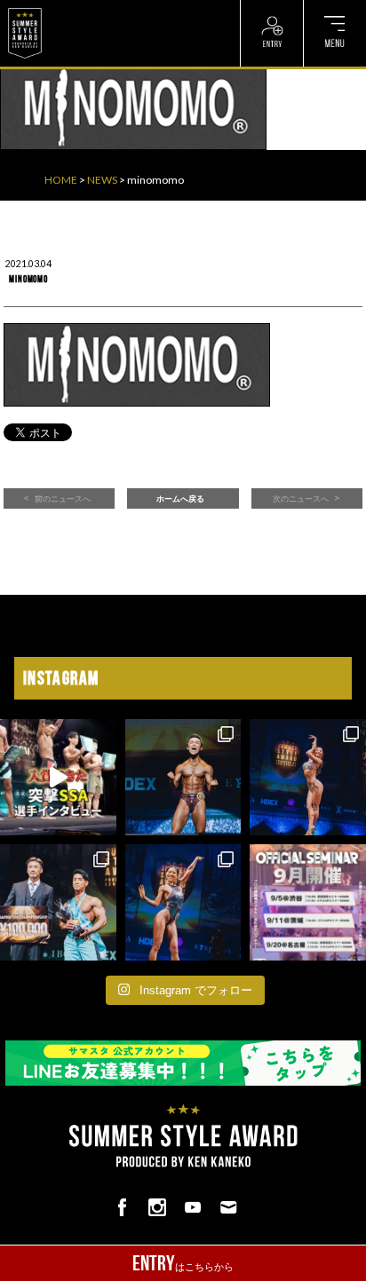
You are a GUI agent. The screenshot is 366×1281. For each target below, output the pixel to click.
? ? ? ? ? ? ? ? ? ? (88, 9)
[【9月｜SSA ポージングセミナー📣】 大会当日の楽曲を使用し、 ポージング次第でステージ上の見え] (308, 902)
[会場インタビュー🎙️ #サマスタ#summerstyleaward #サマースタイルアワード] (58, 777)
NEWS (102, 179)
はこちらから (183, 1263)
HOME (60, 179)
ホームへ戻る (180, 498)
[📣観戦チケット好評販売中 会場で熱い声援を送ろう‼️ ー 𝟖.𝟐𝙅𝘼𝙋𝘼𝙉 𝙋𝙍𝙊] (183, 777)
